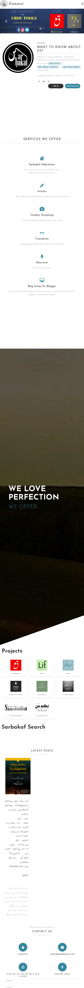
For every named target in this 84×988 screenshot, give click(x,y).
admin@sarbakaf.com (62, 954)
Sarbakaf (16, 3)
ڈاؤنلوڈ (25, 875)
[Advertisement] (42, 112)
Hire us (55, 86)
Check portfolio (72, 86)
